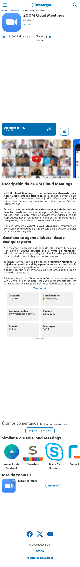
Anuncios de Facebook (11, 466)
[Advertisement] (40, 81)
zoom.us (27, 24)
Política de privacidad (40, 558)
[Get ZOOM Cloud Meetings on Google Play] (50, 299)
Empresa (15, 11)
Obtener (53, 485)
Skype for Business (54, 466)
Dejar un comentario (40, 431)
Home (4, 11)
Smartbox (33, 464)
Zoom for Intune (27, 481)
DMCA (40, 551)
